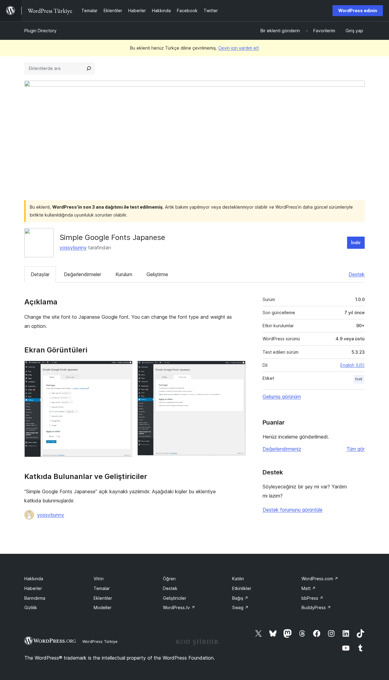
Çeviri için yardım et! (238, 47)
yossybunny (73, 248)
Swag (240, 607)
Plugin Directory (40, 30)
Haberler (33, 588)
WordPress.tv (179, 607)
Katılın (238, 578)
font (358, 379)
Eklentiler (103, 598)
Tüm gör (355, 449)
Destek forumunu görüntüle (292, 510)
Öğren (169, 578)
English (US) (352, 365)
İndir (356, 242)
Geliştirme (157, 274)
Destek (357, 274)
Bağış (240, 598)
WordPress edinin (357, 10)
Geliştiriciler (174, 598)
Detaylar (40, 274)
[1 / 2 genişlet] (124, 369)
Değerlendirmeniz (282, 449)
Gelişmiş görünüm (282, 397)
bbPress (312, 598)
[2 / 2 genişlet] (237, 369)
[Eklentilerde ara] (89, 68)
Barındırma (34, 598)
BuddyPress (316, 607)
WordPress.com (319, 578)
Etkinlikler (241, 588)
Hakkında (33, 578)
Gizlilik (30, 607)
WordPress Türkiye (100, 641)
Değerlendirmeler (82, 274)
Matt (308, 588)
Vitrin (99, 578)
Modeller (103, 607)
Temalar (102, 588)
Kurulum (123, 274)
